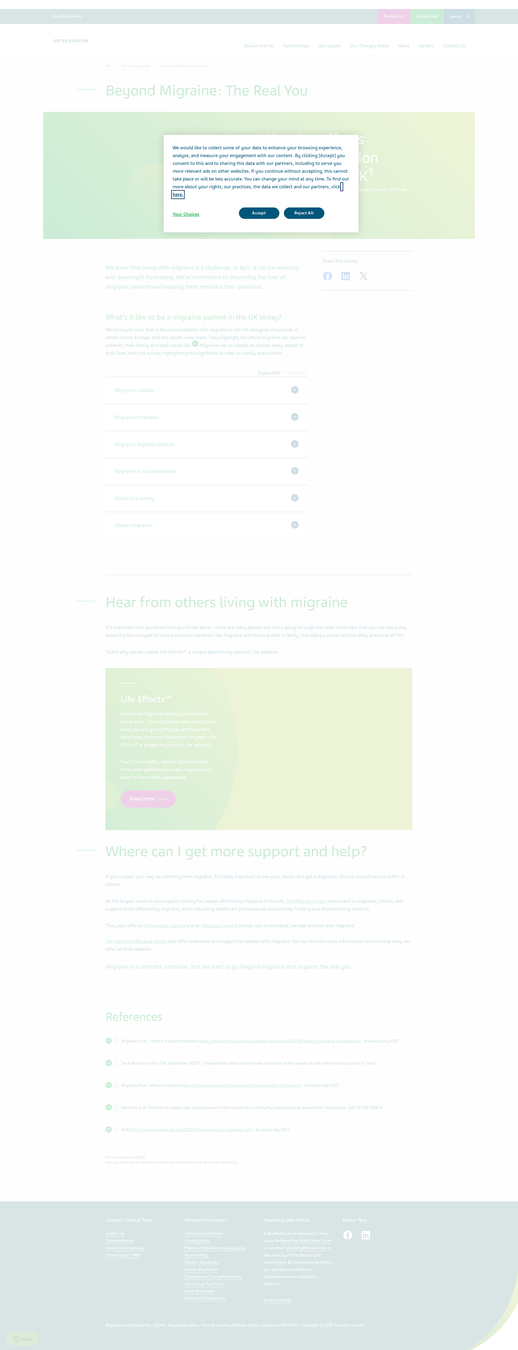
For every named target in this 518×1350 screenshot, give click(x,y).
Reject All (304, 213)
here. (178, 195)
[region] (261, 183)
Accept (259, 213)
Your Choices (186, 214)
